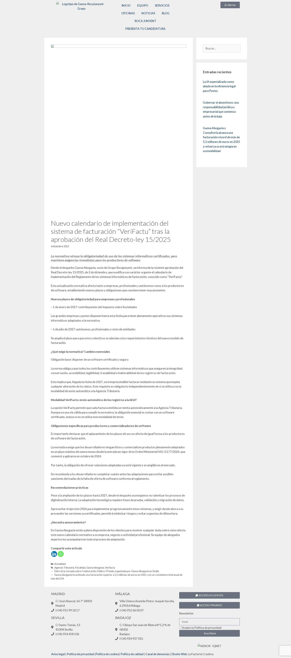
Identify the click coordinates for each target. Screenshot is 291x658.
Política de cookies (107, 654)
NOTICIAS (148, 13)
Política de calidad (132, 654)
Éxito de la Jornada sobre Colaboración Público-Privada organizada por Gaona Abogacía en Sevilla (106, 571)
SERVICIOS (162, 5)
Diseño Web (179, 654)
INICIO (126, 5)
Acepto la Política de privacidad (201, 627)
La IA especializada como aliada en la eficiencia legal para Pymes (219, 86)
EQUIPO (142, 5)
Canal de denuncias (158, 654)
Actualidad (60, 563)
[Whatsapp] (61, 554)
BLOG (165, 13)
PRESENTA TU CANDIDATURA (145, 28)
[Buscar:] (221, 48)
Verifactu (110, 567)
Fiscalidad (80, 567)
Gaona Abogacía (95, 567)
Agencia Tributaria (64, 567)
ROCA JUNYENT (145, 21)
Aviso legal (58, 654)
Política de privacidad (80, 654)
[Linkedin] (54, 554)
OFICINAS (128, 13)
